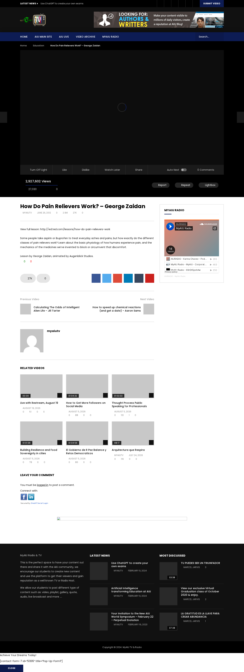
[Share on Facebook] (96, 278)
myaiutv (27, 212)
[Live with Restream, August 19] (41, 386)
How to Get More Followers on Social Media (86, 404)
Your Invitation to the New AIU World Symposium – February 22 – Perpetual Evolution (132, 617)
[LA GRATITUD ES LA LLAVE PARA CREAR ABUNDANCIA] (168, 621)
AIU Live (64, 36)
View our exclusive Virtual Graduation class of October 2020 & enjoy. (200, 591)
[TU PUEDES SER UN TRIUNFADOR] (168, 571)
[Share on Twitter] (106, 278)
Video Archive (85, 36)
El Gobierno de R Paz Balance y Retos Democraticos (86, 451)
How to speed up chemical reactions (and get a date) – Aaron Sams (117, 308)
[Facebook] (160, 3)
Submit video (211, 3)
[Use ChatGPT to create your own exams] (99, 571)
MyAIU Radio (180, 276)
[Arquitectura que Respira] (133, 433)
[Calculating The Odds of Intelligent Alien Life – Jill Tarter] (3, 117)
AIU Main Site (43, 36)
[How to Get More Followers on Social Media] (87, 386)
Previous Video (29, 299)
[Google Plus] (174, 3)
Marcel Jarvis (191, 567)
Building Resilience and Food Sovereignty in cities (38, 451)
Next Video (147, 299)
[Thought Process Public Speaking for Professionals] (133, 386)
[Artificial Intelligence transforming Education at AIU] (99, 596)
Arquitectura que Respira (128, 450)
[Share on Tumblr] (139, 278)
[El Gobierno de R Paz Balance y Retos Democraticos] (87, 433)
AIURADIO (168, 276)
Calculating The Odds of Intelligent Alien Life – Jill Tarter (56, 308)
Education (38, 45)
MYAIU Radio (110, 36)
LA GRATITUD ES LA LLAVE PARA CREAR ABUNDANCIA (200, 615)
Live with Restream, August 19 (39, 403)
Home (24, 36)
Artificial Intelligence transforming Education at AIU (131, 589)
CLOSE (11, 668)
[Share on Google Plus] (117, 278)
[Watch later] (181, 3)
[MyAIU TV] (33, 19)
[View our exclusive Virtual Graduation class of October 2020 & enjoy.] (168, 596)
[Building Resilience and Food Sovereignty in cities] (41, 433)
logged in (42, 485)
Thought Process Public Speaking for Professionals (129, 404)
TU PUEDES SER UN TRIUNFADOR (200, 563)
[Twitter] (167, 3)
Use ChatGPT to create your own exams (62, 3)
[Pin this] (149, 278)
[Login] (196, 3)
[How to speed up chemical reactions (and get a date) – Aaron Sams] (148, 309)
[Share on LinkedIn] (128, 278)
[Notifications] (189, 3)
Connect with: (29, 491)
